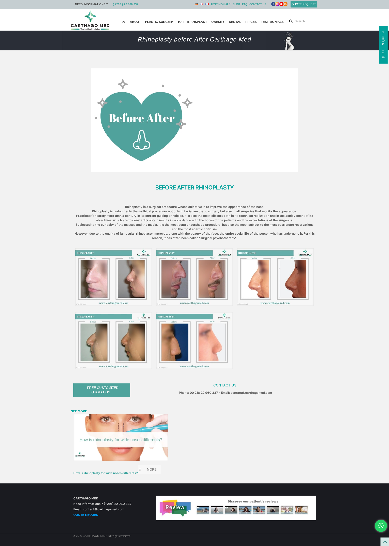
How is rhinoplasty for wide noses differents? (105, 473)
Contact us (257, 4)
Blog (236, 4)
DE (196, 4)
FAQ (244, 4)
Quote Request (383, 44)
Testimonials (221, 4)
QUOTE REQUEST (86, 514)
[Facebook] (273, 5)
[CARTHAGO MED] (90, 19)
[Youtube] (281, 5)
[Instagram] (277, 5)
